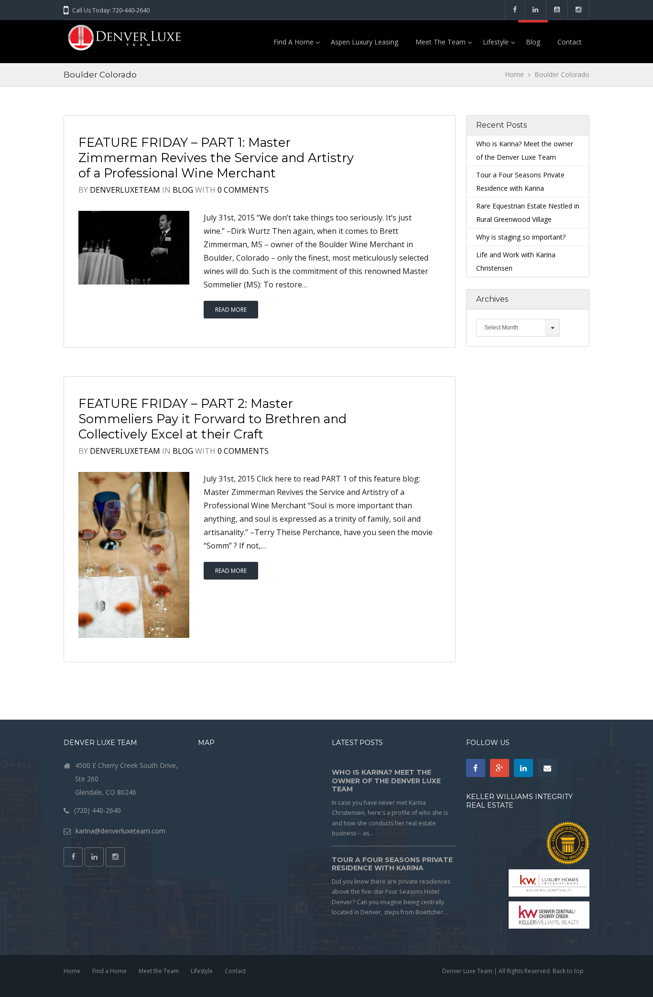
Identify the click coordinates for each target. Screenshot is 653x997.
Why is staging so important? (521, 236)
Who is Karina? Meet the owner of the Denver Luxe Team (386, 780)
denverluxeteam (125, 190)
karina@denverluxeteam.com (120, 830)
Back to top (568, 971)
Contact (569, 41)
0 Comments (243, 190)
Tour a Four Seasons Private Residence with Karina (392, 864)
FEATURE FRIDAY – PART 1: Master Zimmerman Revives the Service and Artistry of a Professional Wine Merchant (216, 157)
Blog (533, 41)
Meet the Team (440, 41)
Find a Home (293, 41)
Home (514, 74)
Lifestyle (496, 41)
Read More (231, 310)
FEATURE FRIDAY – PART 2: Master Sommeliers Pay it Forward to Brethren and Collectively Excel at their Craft (212, 418)
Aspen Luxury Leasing (364, 41)
